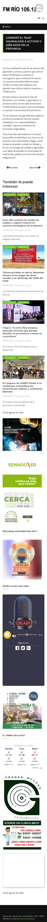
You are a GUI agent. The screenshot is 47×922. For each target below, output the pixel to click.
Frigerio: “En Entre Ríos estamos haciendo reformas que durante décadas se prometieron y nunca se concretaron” (22, 332)
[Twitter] (23, 648)
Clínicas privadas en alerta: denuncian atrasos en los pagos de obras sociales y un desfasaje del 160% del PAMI (23, 276)
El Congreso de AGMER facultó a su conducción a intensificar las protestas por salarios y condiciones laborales (22, 387)
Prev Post (13, 167)
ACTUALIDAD (9, 195)
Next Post (34, 167)
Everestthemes (27, 918)
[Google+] (29, 648)
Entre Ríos (23, 195)
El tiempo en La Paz (23, 746)
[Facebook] (17, 648)
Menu (7, 26)
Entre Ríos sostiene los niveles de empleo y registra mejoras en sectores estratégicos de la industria (23, 222)
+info (41, 767)
